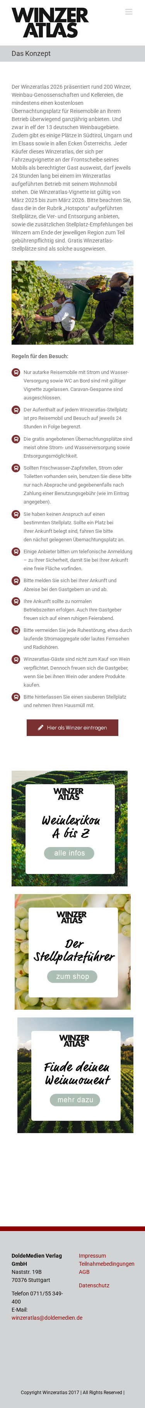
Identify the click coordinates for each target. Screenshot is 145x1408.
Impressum (92, 1256)
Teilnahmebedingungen (107, 1264)
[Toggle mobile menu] (129, 12)
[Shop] (73, 897)
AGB (84, 1272)
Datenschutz (94, 1285)
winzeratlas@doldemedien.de (47, 1318)
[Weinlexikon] (70, 773)
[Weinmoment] (75, 1020)
